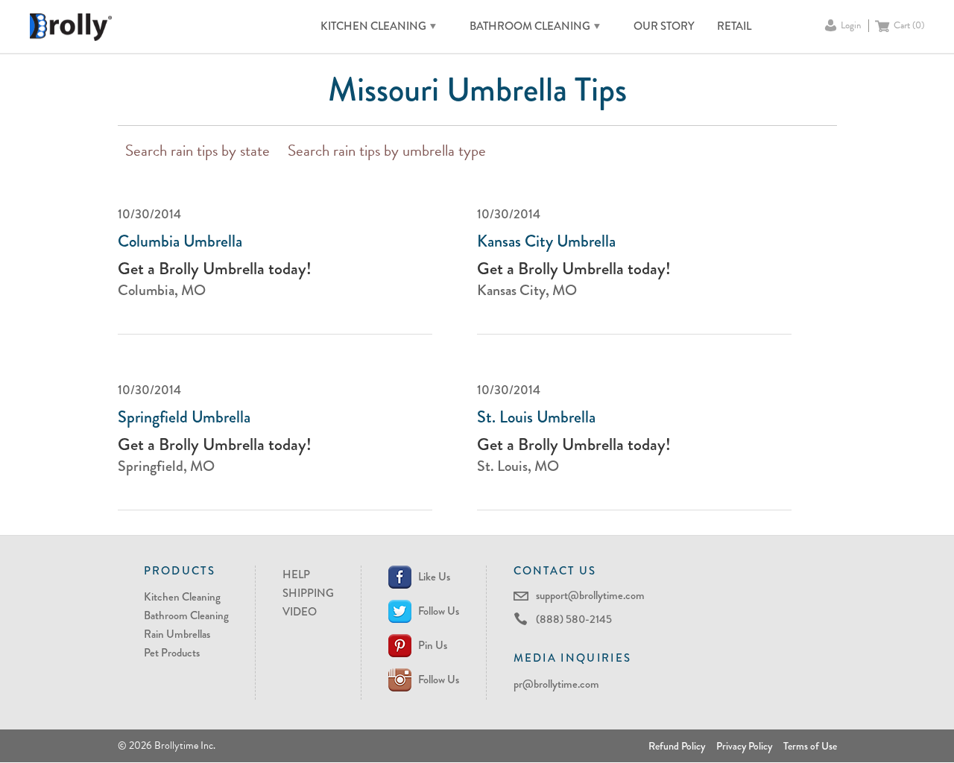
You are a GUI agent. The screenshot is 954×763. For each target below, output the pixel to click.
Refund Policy (676, 746)
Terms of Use (810, 746)
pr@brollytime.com (556, 684)
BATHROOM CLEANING (530, 26)
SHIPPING (308, 593)
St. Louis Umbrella (536, 417)
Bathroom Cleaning (186, 615)
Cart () (909, 25)
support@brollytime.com (590, 595)
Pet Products (172, 653)
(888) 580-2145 (574, 619)
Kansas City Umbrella (546, 241)
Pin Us (432, 645)
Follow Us (438, 611)
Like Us (434, 577)
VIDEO (299, 612)
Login (851, 25)
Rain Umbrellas (177, 634)
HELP (296, 574)
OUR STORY (664, 26)
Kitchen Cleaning (182, 597)
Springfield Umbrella (184, 417)
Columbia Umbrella (180, 241)
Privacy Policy (744, 746)
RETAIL (734, 26)
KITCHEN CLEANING (373, 26)
